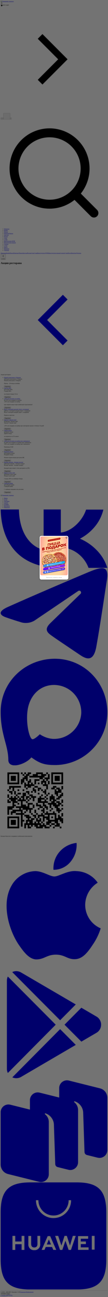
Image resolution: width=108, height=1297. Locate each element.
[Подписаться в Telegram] (54, 564)
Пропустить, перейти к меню (54, 577)
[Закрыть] (67, 538)
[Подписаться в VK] (54, 567)
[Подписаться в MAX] (53, 571)
